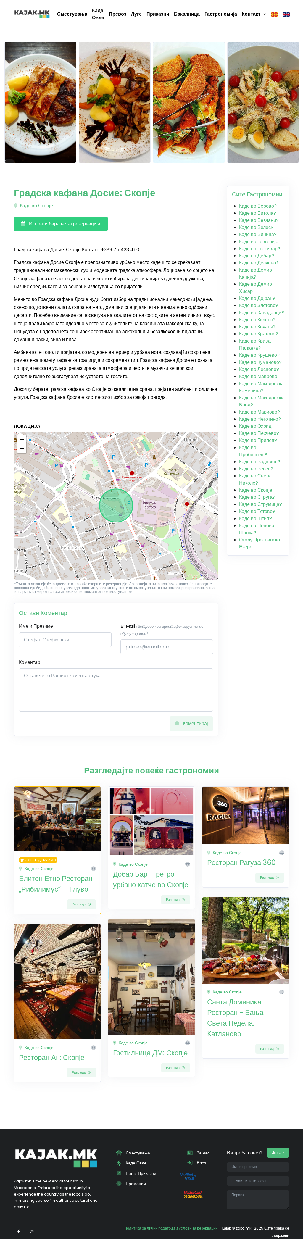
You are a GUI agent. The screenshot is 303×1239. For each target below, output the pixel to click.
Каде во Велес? (256, 227)
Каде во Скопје (36, 205)
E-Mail (161, 629)
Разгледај (79, 904)
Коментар (29, 662)
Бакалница (187, 14)
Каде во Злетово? (258, 305)
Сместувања (72, 14)
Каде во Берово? (258, 206)
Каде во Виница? (258, 234)
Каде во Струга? (257, 497)
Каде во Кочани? (257, 326)
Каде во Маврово (258, 376)
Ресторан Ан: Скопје (51, 1057)
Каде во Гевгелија (258, 241)
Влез (201, 1163)
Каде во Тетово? (257, 511)
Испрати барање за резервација (64, 223)
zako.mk (243, 1228)
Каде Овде (98, 14)
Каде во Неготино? (260, 419)
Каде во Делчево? (259, 262)
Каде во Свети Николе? (255, 479)
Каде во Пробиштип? (253, 451)
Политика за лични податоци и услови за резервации (170, 1228)
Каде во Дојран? (257, 298)
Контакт (251, 14)
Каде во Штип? (255, 518)
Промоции (135, 1184)
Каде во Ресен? (256, 468)
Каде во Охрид (255, 426)
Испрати (278, 1152)
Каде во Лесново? (259, 369)
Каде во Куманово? (260, 362)
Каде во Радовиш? (259, 461)
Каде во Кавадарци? (261, 312)
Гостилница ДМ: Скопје (150, 1053)
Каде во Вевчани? (259, 220)
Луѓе (136, 14)
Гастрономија (220, 14)
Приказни (157, 14)
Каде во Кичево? (257, 319)
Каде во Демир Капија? (255, 273)
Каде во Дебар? (256, 255)
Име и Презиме (36, 626)
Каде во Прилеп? (258, 440)
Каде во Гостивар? (259, 248)
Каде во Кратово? (258, 333)
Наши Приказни (140, 1173)
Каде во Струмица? (260, 504)
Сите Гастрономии (257, 194)
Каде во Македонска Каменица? (261, 387)
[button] (21, 439)
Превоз (117, 14)
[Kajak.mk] (32, 14)
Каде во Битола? (257, 213)
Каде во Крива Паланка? (255, 344)
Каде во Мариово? (259, 412)
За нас (202, 1153)
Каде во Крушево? (259, 355)
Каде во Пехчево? (259, 433)
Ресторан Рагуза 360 (241, 862)
